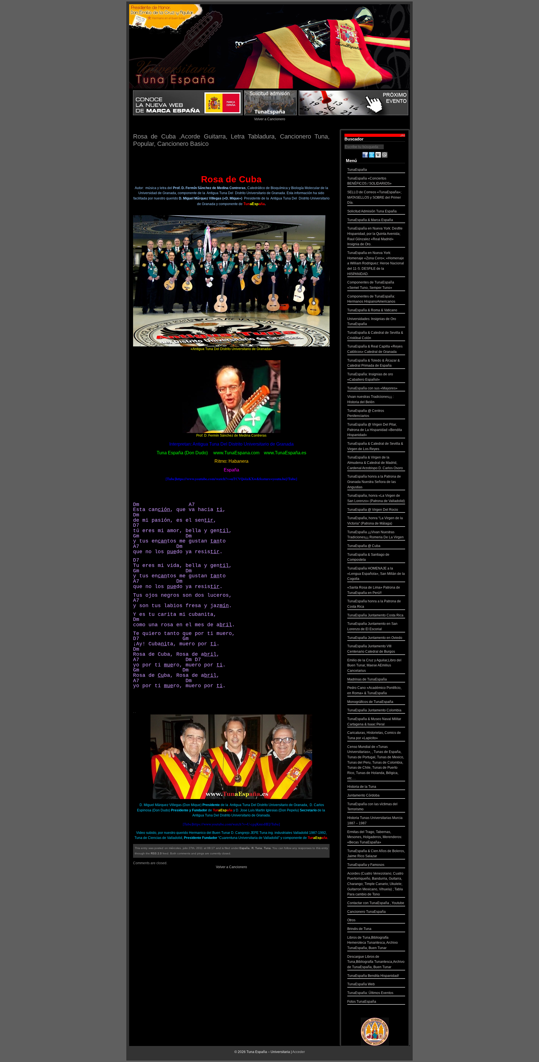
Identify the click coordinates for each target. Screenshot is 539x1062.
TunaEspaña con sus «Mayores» (372, 388)
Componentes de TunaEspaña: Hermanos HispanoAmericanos (371, 299)
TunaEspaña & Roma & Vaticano (372, 310)
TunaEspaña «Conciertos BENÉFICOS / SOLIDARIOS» (369, 181)
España (244, 848)
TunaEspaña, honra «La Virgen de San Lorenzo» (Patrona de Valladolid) (376, 498)
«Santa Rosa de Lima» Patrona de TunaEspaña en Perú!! (373, 590)
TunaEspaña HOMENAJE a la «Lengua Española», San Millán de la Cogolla (376, 573)
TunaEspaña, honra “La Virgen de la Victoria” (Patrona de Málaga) (375, 520)
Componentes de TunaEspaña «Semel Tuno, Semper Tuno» (370, 285)
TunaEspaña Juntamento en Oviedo (374, 638)
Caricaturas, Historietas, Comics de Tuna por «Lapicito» (374, 735)
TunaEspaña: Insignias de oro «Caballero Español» (370, 377)
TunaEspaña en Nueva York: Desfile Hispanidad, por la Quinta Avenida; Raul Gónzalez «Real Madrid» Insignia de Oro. (375, 236)
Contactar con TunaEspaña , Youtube (375, 903)
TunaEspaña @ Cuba (363, 546)
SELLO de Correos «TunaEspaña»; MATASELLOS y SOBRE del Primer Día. (374, 197)
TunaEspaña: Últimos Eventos (370, 993)
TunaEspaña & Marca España (370, 220)
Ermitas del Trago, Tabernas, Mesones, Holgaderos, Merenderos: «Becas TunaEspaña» (374, 837)
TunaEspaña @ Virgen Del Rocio (372, 510)
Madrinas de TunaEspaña (367, 679)
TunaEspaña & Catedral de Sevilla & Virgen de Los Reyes (375, 446)
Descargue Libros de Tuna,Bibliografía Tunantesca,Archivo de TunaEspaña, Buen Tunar (376, 962)
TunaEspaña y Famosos (365, 865)
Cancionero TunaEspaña (366, 912)
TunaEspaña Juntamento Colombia (374, 710)
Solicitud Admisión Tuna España (372, 211)
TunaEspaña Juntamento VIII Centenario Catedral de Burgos (371, 648)
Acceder (298, 1052)
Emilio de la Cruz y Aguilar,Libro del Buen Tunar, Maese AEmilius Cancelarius (374, 665)
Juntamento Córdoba (363, 795)
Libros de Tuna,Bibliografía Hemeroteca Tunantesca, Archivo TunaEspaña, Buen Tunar (372, 943)
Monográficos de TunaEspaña (370, 702)
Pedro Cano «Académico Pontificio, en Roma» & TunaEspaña (374, 690)
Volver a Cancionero (269, 119)
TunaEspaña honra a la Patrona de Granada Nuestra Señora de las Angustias (374, 482)
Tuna (258, 848)
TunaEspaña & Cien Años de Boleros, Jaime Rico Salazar (376, 853)
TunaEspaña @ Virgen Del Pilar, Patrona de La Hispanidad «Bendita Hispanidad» (374, 430)
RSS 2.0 (156, 853)
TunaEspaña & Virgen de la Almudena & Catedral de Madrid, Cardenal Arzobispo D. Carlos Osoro (375, 462)
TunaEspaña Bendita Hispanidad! (373, 976)
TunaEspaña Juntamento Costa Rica (375, 615)
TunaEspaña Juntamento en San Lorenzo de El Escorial (372, 626)
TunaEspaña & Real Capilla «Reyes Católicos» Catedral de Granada (375, 349)
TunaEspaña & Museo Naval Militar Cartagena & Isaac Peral (374, 721)
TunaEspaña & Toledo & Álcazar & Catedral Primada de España (373, 363)
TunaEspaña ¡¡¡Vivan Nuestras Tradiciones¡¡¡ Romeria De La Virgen (375, 534)
